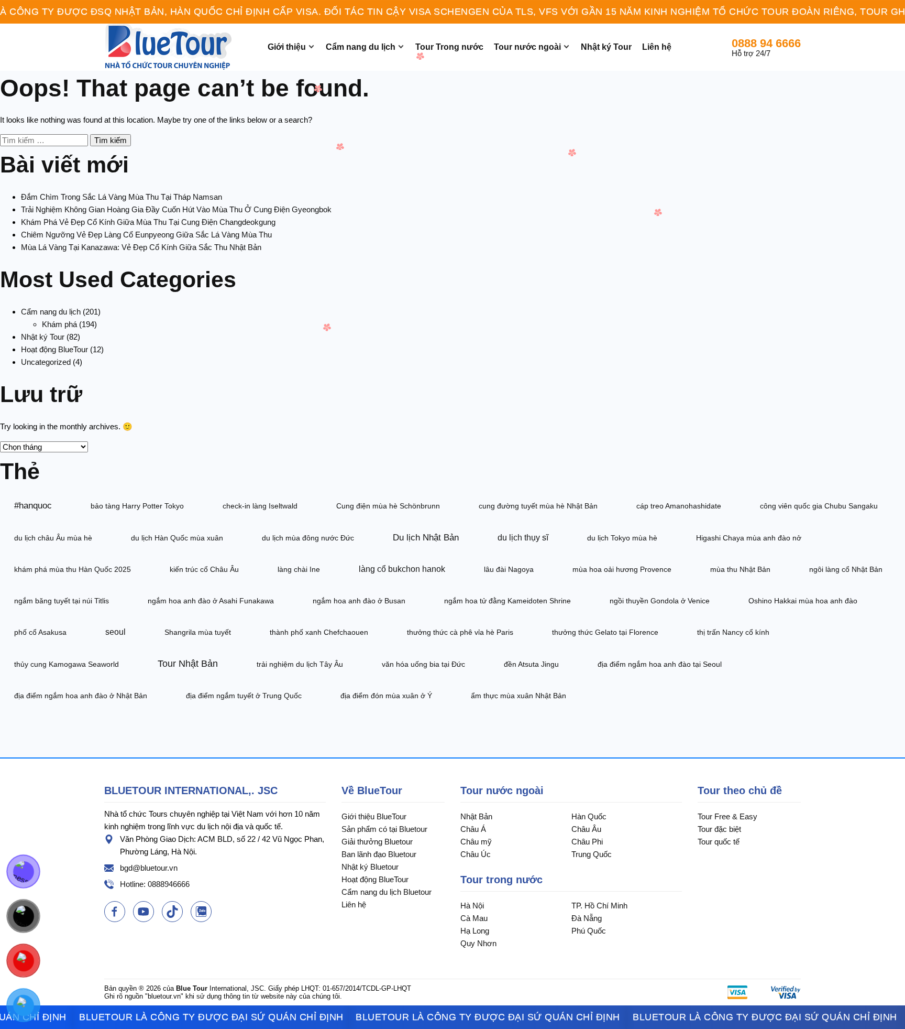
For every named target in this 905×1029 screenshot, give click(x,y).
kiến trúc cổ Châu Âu (204, 569)
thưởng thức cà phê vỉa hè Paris (460, 632)
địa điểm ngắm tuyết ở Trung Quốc (244, 695)
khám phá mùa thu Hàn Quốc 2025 (72, 569)
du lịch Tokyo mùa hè (622, 538)
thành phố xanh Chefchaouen (319, 632)
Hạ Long (474, 930)
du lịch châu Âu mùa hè (53, 538)
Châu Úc (475, 854)
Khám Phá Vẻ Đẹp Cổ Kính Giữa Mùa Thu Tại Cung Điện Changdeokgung (148, 222)
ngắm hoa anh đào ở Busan (359, 601)
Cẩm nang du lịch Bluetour (386, 891)
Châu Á (473, 829)
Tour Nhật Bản (188, 663)
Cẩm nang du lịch (360, 46)
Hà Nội (472, 905)
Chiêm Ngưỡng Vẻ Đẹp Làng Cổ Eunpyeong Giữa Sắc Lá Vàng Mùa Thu (146, 234)
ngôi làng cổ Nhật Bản (845, 569)
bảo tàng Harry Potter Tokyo (137, 506)
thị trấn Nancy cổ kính (733, 632)
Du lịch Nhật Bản (426, 537)
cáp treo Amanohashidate (678, 506)
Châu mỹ (476, 841)
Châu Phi (587, 841)
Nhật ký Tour (606, 46)
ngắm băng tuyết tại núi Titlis (61, 601)
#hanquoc (33, 505)
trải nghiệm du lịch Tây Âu (300, 664)
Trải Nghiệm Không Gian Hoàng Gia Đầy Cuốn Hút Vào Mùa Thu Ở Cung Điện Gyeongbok (176, 209)
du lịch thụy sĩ (523, 537)
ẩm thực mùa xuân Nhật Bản (518, 695)
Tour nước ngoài (527, 46)
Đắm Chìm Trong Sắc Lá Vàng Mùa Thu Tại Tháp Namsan (121, 196)
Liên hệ (656, 46)
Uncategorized (46, 362)
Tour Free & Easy (727, 816)
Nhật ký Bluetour (370, 866)
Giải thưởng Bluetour (377, 841)
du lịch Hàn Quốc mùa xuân (177, 538)
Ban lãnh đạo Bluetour (378, 854)
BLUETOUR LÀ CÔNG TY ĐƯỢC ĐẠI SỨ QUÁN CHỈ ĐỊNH (190, 1017)
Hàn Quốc (588, 816)
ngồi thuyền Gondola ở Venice (660, 601)
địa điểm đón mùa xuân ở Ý (386, 695)
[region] (452, 12)
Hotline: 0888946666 (155, 884)
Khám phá (59, 324)
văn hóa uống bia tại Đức (423, 664)
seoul (115, 631)
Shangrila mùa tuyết (197, 632)
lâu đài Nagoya (509, 569)
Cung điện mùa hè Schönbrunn (388, 506)
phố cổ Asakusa (40, 632)
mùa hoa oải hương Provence (621, 569)
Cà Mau (474, 918)
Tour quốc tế (719, 841)
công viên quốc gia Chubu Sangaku (819, 506)
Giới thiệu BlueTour (373, 816)
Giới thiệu (287, 46)
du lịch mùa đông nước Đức (308, 538)
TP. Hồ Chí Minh (599, 905)
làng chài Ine (299, 569)
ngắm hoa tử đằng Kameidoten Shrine (507, 601)
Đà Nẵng (586, 918)
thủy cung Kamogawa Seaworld (66, 664)
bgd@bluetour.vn (149, 867)
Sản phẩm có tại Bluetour (384, 829)
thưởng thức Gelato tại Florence (605, 632)
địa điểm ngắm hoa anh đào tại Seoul (660, 664)
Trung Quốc (591, 854)
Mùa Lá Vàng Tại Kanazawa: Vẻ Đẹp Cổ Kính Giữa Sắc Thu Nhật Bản (141, 247)
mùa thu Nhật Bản (740, 569)
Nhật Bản (476, 816)
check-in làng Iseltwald (260, 506)
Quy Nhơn (478, 943)
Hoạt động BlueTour (54, 349)
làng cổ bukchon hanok (402, 569)
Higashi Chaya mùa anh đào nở (748, 538)
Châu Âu (586, 829)
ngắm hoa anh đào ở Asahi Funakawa (211, 601)
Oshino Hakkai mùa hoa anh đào (802, 601)
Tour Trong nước (449, 46)
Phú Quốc (588, 930)
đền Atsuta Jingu (531, 664)
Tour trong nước (501, 879)
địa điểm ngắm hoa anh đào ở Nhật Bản (80, 695)
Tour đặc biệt (719, 829)
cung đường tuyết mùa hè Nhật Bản (538, 506)
